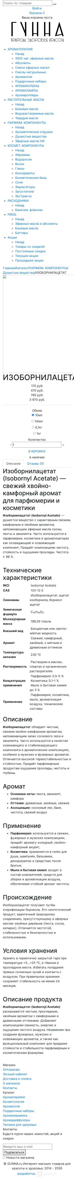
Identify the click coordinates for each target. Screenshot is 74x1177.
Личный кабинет (15, 1074)
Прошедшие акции (29, 260)
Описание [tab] (13, 463)
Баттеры (21, 233)
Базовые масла (26, 109)
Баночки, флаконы (29, 210)
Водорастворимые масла (34, 113)
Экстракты (23, 196)
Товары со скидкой (30, 246)
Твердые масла (26, 118)
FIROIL (12, 214)
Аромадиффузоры (16, 1120)
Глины (19, 168)
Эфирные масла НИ (29, 141)
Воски (19, 164)
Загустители (24, 191)
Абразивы (22, 155)
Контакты (10, 1088)
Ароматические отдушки (34, 132)
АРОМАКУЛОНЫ (27, 86)
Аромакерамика (15, 1115)
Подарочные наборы (30, 81)
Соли (19, 182)
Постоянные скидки (30, 251)
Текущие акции (26, 256)
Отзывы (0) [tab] (35, 463)
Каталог (22, 268)
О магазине (11, 1083)
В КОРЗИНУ (37, 451)
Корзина (37, 13)
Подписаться (14, 1152)
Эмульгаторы (25, 187)
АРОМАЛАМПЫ (26, 90)
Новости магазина (20, 1157)
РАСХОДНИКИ (18, 201)
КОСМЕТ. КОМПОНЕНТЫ (26, 145)
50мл (39, 421)
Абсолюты (23, 63)
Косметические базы (31, 178)
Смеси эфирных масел (32, 67)
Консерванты (25, 173)
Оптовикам (11, 1069)
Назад (19, 54)
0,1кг (38, 427)
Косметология (13, 1102)
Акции (12, 237)
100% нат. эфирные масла (34, 58)
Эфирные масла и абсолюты (36, 224)
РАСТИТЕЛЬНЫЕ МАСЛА (26, 100)
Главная (9, 268)
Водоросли (23, 159)
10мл (38, 415)
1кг (39, 433)
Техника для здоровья (19, 1124)
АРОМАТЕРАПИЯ (20, 49)
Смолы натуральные (30, 72)
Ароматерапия (14, 1097)
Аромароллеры (26, 95)
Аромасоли (23, 77)
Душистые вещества (30, 136)
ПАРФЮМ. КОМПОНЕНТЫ (27, 123)
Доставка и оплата (17, 1079)
